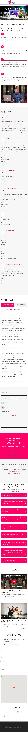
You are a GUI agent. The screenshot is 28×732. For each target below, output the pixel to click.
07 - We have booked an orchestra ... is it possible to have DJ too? (13, 543)
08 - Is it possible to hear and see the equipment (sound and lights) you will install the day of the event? (12, 552)
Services (11, 16)
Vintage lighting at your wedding (11, 591)
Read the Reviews (14, 453)
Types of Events (20, 304)
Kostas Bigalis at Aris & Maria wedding (13, 621)
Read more (23, 599)
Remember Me (5, 411)
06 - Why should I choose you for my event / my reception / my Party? (13, 535)
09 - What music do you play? (8, 560)
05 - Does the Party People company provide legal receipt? (13, 527)
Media (17, 16)
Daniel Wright (14, 473)
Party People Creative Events (17, 726)
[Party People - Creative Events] (11, 2)
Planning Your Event (7, 304)
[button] (1, 13)
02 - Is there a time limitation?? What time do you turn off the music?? (14, 502)
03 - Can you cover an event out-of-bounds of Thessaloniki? (12, 510)
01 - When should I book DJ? (8, 495)
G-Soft (21, 727)
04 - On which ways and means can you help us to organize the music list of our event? (13, 518)
